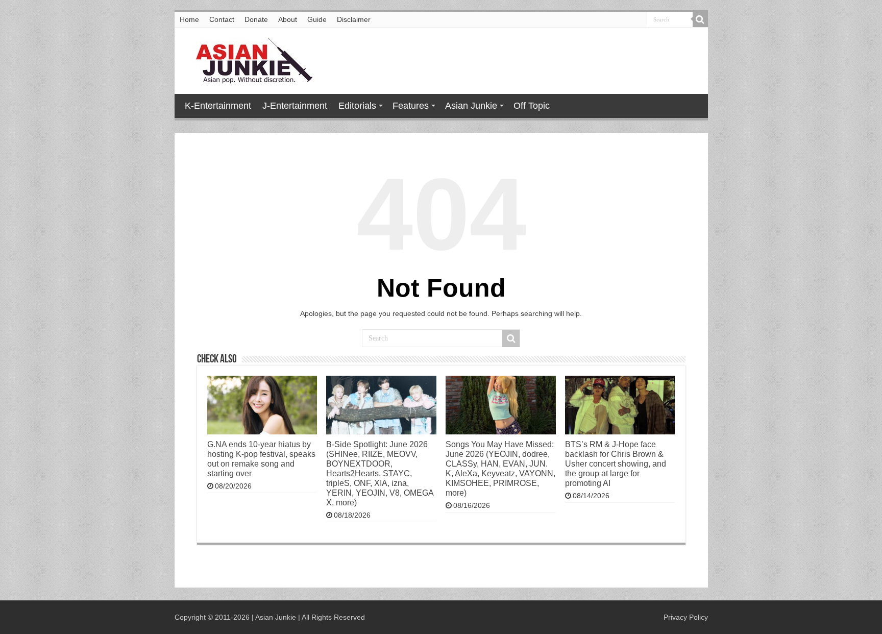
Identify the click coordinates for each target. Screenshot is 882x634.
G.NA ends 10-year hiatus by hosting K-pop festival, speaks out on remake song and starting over (261, 459)
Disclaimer (354, 19)
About (287, 19)
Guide (317, 19)
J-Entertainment (294, 106)
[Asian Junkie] (248, 58)
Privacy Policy (686, 617)
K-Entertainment (218, 106)
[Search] (700, 19)
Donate (256, 19)
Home (189, 19)
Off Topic (531, 106)
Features (411, 106)
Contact (221, 19)
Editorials (357, 106)
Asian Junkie (471, 106)
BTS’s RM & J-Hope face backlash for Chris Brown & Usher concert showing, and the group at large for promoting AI (615, 463)
